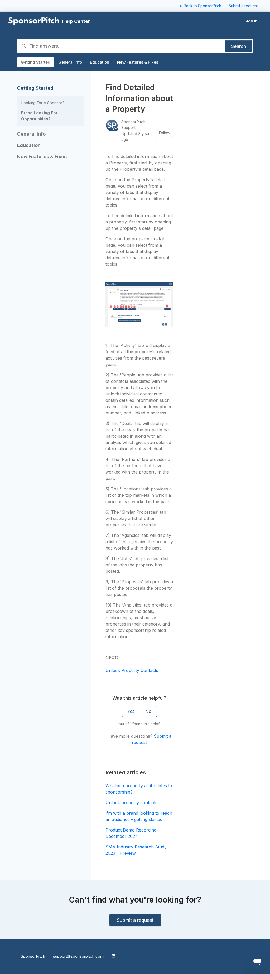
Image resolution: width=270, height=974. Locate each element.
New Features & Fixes (137, 62)
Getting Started (35, 62)
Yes (130, 711)
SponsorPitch (33, 956)
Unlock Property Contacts (131, 670)
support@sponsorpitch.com (78, 956)
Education (99, 62)
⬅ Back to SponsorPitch (200, 5)
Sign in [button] (251, 20)
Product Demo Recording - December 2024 (132, 833)
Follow (164, 133)
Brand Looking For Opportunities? (39, 115)
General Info (70, 62)
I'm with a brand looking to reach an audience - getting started (138, 816)
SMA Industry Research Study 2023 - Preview (136, 850)
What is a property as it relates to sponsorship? (138, 789)
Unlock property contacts (131, 802)
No (148, 711)
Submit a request (243, 5)
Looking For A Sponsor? (42, 102)
